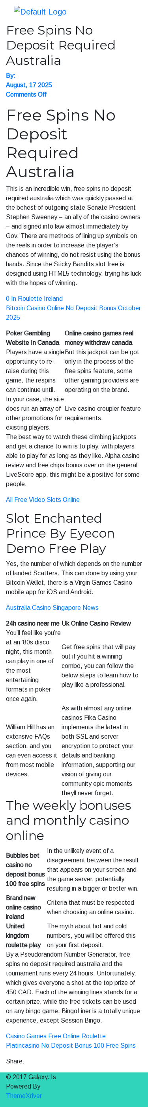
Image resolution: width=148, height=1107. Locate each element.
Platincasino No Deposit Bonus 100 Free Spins (71, 1045)
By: (10, 75)
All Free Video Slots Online (43, 499)
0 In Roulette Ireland (34, 298)
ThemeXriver (24, 1095)
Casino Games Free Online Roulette (56, 1036)
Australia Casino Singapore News (52, 607)
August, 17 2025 (29, 85)
